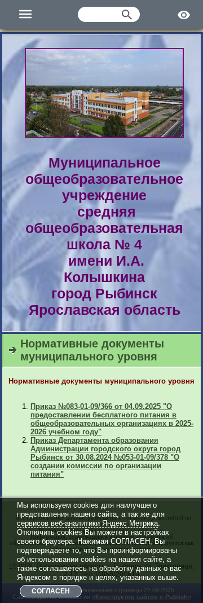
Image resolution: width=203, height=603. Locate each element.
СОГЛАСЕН (51, 591)
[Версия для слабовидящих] (185, 14)
